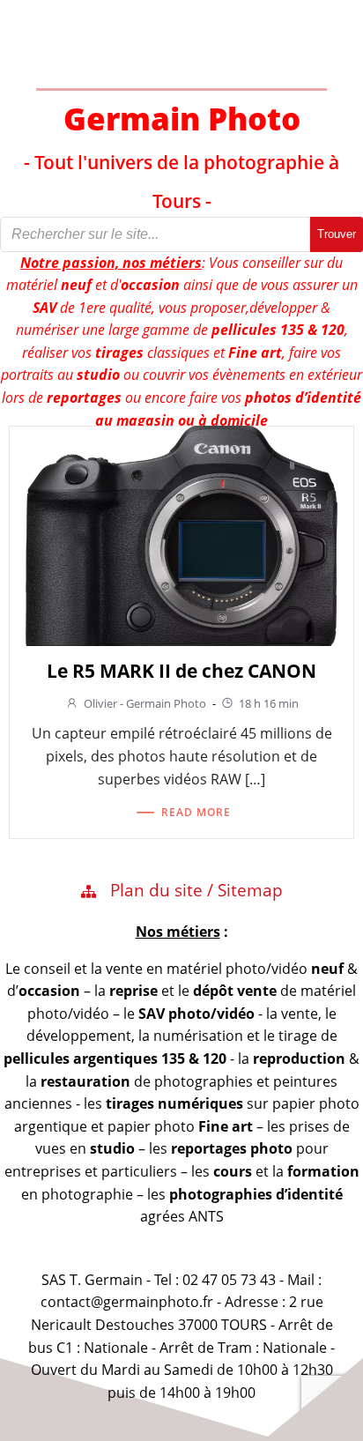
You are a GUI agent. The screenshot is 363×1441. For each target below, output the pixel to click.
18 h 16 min (269, 703)
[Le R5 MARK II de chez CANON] (181, 534)
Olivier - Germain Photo (145, 703)
